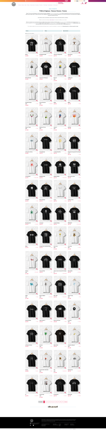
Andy (66, 103)
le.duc (80, 55)
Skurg (66, 247)
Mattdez (51, 177)
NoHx (80, 103)
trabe (80, 154)
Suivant (65, 401)
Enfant (59, 425)
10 (60, 401)
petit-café (50, 296)
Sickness (79, 200)
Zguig (37, 103)
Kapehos (74, 429)
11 (62, 401)
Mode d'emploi (44, 425)
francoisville (50, 55)
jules (80, 128)
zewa (37, 55)
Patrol (37, 128)
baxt (66, 55)
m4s (80, 296)
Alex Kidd (51, 103)
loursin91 (50, 200)
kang (37, 321)
